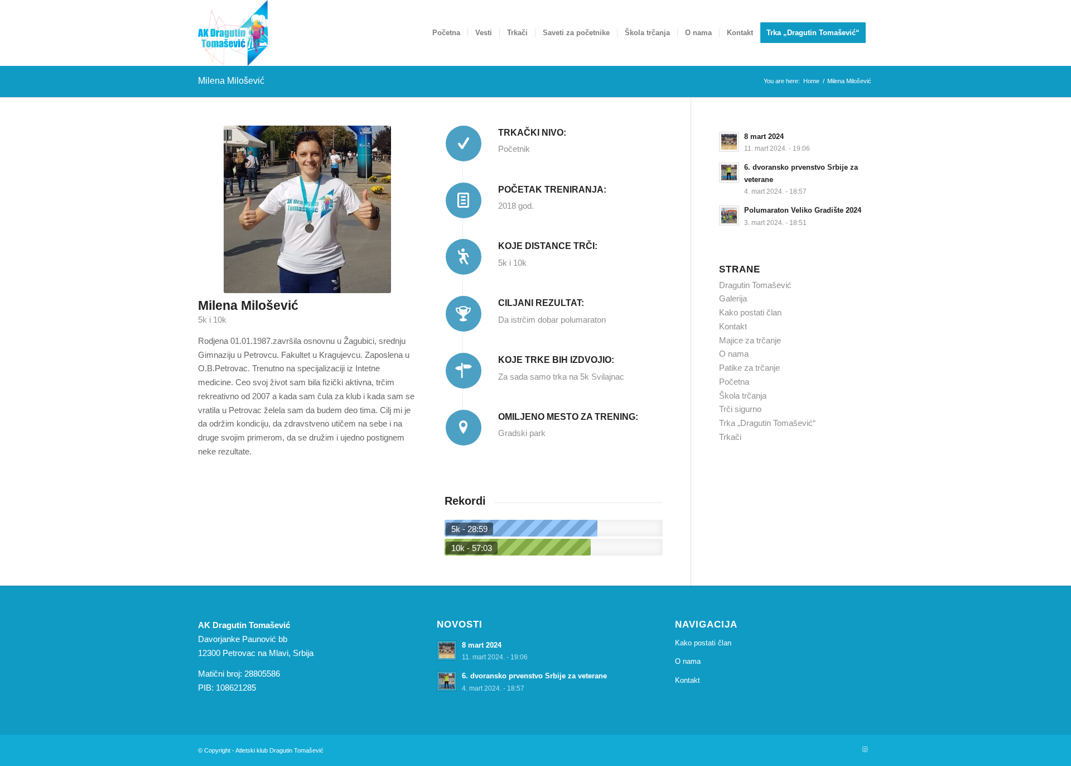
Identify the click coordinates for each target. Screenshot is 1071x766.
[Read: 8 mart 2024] (729, 142)
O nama (734, 353)
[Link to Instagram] (864, 749)
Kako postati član (750, 312)
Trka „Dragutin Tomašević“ (767, 423)
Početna (734, 381)
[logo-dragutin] (234, 33)
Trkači (730, 437)
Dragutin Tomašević (755, 285)
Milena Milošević (231, 80)
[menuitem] (446, 33)
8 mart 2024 (764, 136)
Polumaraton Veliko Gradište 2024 (802, 210)
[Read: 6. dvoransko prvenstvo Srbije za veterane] (729, 172)
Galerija (733, 298)
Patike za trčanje (749, 367)
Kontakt (733, 326)
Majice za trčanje (750, 340)
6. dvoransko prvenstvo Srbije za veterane (534, 676)
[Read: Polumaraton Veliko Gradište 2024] (729, 215)
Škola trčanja (742, 395)
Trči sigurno (740, 409)
